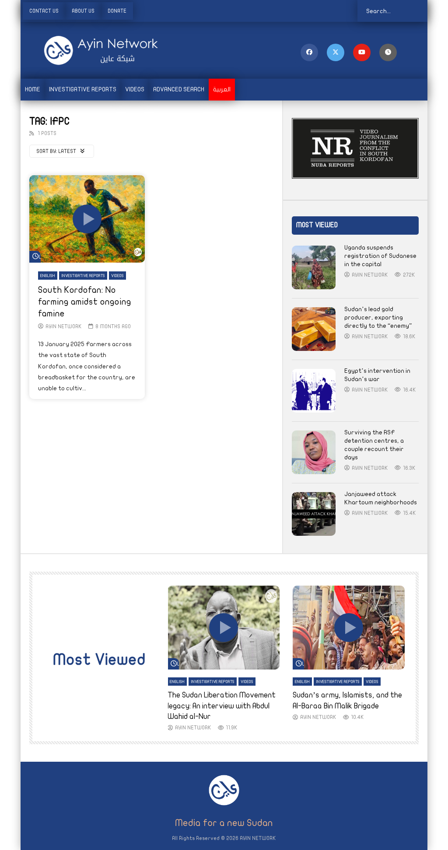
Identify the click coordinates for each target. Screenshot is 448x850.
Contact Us (44, 11)
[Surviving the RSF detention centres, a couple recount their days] (314, 452)
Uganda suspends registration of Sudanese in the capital (380, 255)
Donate (117, 11)
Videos (134, 89)
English (47, 276)
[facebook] (309, 52)
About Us (83, 11)
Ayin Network (64, 326)
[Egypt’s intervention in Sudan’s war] (314, 391)
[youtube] (362, 52)
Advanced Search (178, 89)
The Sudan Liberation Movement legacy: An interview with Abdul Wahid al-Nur (222, 706)
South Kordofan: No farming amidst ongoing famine (84, 301)
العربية (222, 89)
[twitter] (335, 52)
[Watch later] (388, 52)
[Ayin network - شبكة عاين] (88, 50)
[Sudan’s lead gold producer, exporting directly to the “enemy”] (314, 329)
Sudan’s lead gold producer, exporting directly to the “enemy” (378, 317)
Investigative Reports (82, 89)
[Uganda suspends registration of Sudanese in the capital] (314, 267)
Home (32, 89)
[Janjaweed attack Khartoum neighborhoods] (314, 514)
